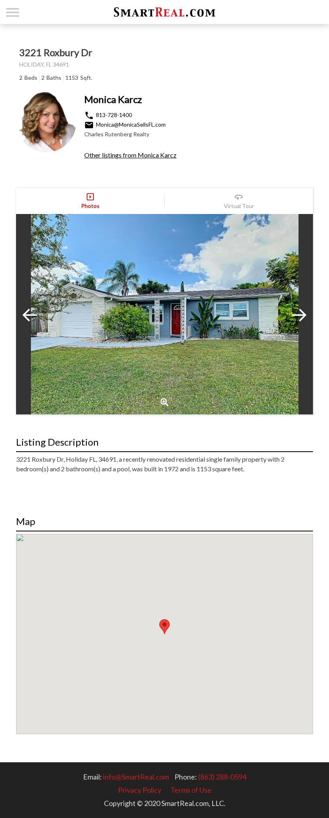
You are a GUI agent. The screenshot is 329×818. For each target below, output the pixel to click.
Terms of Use (191, 790)
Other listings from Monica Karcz (130, 155)
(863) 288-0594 (222, 776)
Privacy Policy (139, 790)
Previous (36, 314)
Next (293, 314)
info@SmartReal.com (136, 776)
